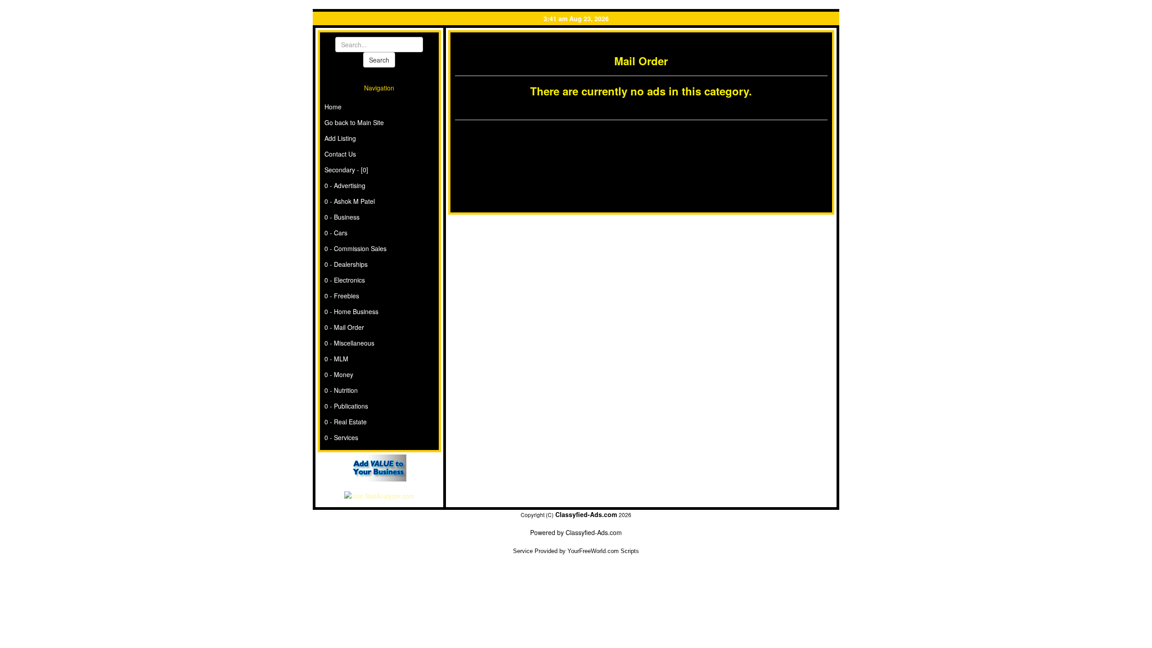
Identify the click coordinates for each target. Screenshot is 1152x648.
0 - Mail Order (344, 327)
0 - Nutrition (341, 390)
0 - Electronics (344, 279)
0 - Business (342, 216)
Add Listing (340, 138)
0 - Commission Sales (355, 248)
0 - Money (338, 374)
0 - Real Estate (345, 421)
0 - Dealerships (346, 264)
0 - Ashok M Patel (349, 201)
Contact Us (340, 153)
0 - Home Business (351, 311)
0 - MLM (336, 358)
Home (333, 106)
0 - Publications (346, 405)
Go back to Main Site (354, 122)
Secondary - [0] (346, 169)
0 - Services (341, 437)
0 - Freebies (341, 295)
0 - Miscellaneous (349, 342)
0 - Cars (335, 232)
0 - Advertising (344, 185)
